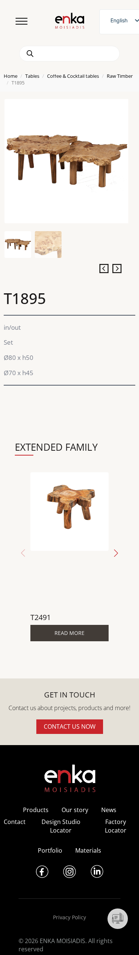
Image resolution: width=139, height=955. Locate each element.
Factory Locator (115, 826)
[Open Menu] (21, 21)
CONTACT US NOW (70, 726)
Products (36, 810)
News (108, 810)
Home (10, 76)
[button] (116, 553)
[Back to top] (123, 939)
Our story (75, 810)
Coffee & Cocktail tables (73, 76)
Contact (15, 822)
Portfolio (50, 850)
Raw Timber (120, 76)
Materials (88, 850)
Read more (69, 632)
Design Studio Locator (61, 826)
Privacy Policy (69, 917)
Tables (32, 76)
